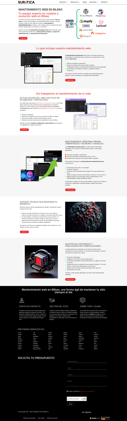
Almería (19, 332)
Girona (49, 339)
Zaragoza (50, 338)
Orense (80, 345)
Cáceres (96, 336)
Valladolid (35, 343)
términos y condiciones (86, 391)
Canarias (20, 347)
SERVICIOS (62, 2)
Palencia (20, 343)
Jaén (34, 332)
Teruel (65, 338)
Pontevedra (35, 345)
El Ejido (19, 348)
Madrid (19, 338)
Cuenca (65, 336)
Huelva (80, 332)
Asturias (20, 345)
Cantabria (35, 341)
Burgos (95, 341)
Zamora (50, 343)
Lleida (34, 339)
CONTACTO (104, 2)
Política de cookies (52, 418)
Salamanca (81, 343)
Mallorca (65, 347)
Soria (65, 341)
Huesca (34, 338)
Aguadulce (66, 348)
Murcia (49, 334)
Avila (95, 343)
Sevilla (34, 334)
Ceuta (80, 347)
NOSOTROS (92, 2)
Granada (50, 332)
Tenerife (95, 345)
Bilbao (49, 341)
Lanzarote (50, 347)
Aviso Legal (41, 418)
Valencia (80, 334)
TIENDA (84, 2)
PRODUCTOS (74, 2)
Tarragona (20, 339)
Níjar (49, 348)
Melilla (95, 347)
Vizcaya (19, 341)
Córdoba (20, 334)
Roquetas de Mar (37, 348)
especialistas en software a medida (50, 108)
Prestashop (47, 103)
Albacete (50, 336)
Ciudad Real (81, 338)
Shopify (53, 103)
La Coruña (66, 345)
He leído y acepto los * (81, 391)
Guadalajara (35, 336)
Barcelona (96, 338)
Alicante (65, 334)
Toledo (19, 336)
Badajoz (80, 336)
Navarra (65, 339)
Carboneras (81, 348)
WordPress (40, 103)
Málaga (65, 332)
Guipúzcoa (81, 339)
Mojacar (95, 348)
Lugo (49, 345)
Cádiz (95, 332)
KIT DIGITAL (86, 412)
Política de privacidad (29, 418)
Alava (95, 339)
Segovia (65, 343)
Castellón (96, 334)
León (80, 341)
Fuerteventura (36, 347)
